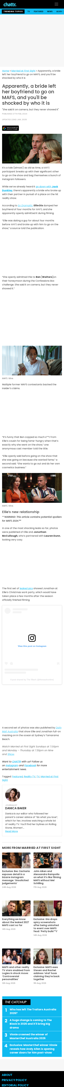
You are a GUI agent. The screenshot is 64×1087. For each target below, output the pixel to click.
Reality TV (29, 776)
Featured (38, 11)
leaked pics (26, 588)
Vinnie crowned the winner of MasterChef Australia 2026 (29, 1036)
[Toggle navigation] (56, 4)
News (50, 11)
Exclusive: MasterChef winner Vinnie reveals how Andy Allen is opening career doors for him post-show (33, 1048)
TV (28, 11)
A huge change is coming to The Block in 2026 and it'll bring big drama (31, 1023)
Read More (11, 831)
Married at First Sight (23, 71)
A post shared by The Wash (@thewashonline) (32, 679)
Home (5, 71)
